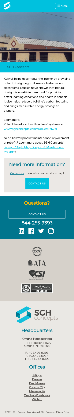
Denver (37, 379)
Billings (37, 375)
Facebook (31, 231)
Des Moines (37, 383)
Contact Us (37, 183)
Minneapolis (37, 391)
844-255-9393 (37, 223)
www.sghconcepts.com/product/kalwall (30, 129)
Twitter (41, 231)
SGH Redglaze (47, 412)
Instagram (51, 231)
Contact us (17, 173)
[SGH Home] (7, 8)
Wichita (37, 399)
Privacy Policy (62, 412)
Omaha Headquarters (37, 339)
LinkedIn (21, 231)
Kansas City (37, 387)
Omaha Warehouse (37, 395)
